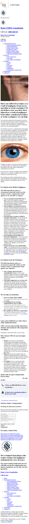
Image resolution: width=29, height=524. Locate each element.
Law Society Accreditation (14, 59)
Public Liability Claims (13, 51)
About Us (6, 55)
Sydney (9, 62)
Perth (8, 64)
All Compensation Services (14, 45)
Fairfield (9, 67)
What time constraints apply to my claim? (11, 439)
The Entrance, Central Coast (14, 70)
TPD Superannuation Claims (14, 53)
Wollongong (10, 68)
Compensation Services (10, 43)
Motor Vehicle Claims (12, 48)
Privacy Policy (9, 520)
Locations (6, 61)
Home (5, 478)
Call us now (4, 475)
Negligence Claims (12, 49)
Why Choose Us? (11, 56)
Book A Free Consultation (8, 35)
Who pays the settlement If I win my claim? (12, 438)
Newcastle (9, 65)
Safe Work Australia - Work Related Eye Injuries (9, 400)
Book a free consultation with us (11, 378)
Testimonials (7, 71)
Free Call (3, 40)
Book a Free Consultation (9, 472)
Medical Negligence (12, 46)
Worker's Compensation (13, 52)
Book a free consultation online (16, 392)
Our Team (9, 58)
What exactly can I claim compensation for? (12, 435)
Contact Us (7, 73)
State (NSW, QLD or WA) (7, 424)
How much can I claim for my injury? (10, 433)
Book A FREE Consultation (12, 28)
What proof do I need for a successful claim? (12, 436)
